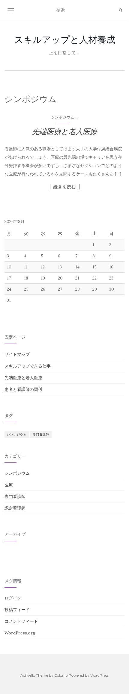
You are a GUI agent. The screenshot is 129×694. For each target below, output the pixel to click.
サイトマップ (17, 354)
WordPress (99, 675)
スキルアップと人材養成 (64, 39)
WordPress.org (19, 633)
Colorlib (61, 675)
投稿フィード (17, 609)
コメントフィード (21, 621)
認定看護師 (15, 508)
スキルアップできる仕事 (27, 366)
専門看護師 (41, 434)
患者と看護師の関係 (23, 389)
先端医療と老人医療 (64, 131)
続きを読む (64, 186)
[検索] (120, 10)
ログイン (12, 598)
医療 (8, 485)
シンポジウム (62, 117)
